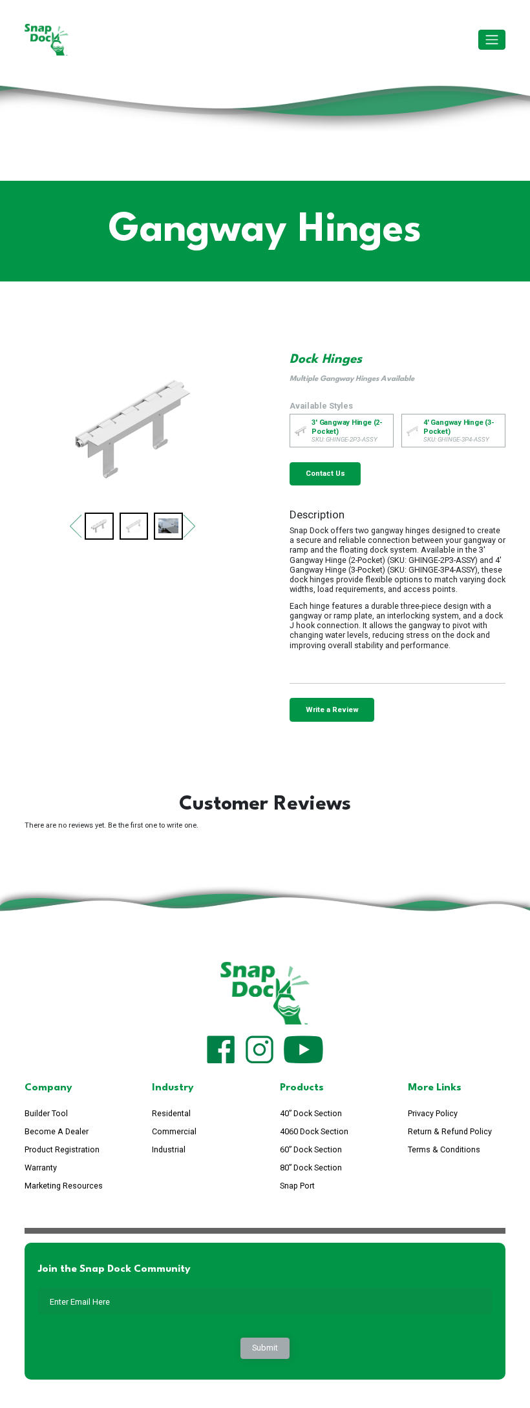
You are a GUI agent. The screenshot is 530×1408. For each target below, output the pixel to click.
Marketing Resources (64, 1185)
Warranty (41, 1167)
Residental (171, 1113)
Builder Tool (46, 1113)
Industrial (169, 1149)
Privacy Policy (433, 1113)
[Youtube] (303, 1048)
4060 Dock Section (314, 1131)
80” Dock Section (311, 1167)
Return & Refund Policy (450, 1131)
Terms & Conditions (444, 1149)
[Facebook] (221, 1048)
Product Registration (62, 1149)
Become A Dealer (57, 1131)
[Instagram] (259, 1048)
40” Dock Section (311, 1113)
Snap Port (297, 1185)
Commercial (174, 1131)
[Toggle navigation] (491, 40)
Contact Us (325, 473)
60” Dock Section (311, 1149)
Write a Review (332, 710)
